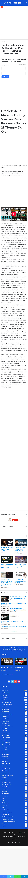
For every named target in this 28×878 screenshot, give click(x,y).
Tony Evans (4, 728)
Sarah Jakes (5, 796)
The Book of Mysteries (7, 819)
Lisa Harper (4, 751)
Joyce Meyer (5, 697)
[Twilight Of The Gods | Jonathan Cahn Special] (7, 542)
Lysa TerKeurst (5, 809)
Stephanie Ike (5, 747)
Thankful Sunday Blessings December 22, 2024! (20, 581)
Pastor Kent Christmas (7, 725)
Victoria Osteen (5, 723)
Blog (7, 41)
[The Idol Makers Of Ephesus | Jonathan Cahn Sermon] (7, 661)
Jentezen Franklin (6, 733)
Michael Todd (5, 740)
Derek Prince (5, 756)
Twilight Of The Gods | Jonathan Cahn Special (7, 549)
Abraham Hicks (5, 759)
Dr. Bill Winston (5, 709)
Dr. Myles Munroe (6, 766)
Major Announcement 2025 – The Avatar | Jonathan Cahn (7, 566)
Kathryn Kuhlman (6, 768)
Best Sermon (5, 690)
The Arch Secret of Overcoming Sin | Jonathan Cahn (20, 667)
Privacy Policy (13, 836)
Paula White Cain (6, 742)
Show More (14, 631)
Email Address (5, 66)
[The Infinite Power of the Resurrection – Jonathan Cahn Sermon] (21, 542)
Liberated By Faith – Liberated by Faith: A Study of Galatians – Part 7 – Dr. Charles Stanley (6, 582)
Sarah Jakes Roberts (7, 704)
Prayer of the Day (6, 773)
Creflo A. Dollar (5, 711)
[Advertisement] (14, 24)
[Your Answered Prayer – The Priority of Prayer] (21, 559)
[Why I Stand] (5, 617)
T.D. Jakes (4, 716)
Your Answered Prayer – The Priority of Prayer (20, 566)
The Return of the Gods (7, 816)
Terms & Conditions (20, 836)
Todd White (4, 749)
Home (3, 41)
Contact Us (14, 838)
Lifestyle (4, 826)
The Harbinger (5, 814)
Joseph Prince (5, 721)
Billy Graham (5, 791)
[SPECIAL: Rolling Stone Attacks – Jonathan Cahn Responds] (5, 599)
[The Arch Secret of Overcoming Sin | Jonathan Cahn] (21, 661)
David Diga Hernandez (7, 714)
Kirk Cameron (5, 802)
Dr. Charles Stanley (6, 702)
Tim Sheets (4, 730)
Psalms (3, 807)
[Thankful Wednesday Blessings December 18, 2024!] (5, 610)
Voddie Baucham (6, 763)
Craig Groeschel (6, 744)
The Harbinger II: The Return (8, 821)
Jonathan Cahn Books (7, 812)
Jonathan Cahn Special (7, 775)
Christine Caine (5, 754)
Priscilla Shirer (5, 707)
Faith (3, 798)
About (7, 836)
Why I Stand (13, 615)
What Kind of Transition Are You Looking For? (13, 626)
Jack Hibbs (4, 695)
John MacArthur (6, 737)
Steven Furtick (5, 735)
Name (3, 71)
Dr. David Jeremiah (6, 782)
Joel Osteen (5, 699)
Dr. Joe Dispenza (6, 770)
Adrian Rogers (5, 718)
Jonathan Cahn (5, 692)
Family (3, 823)
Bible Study (4, 805)
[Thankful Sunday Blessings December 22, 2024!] (21, 575)
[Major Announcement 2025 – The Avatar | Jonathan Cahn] (7, 559)
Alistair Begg (5, 761)
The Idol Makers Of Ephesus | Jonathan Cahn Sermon (6, 667)
